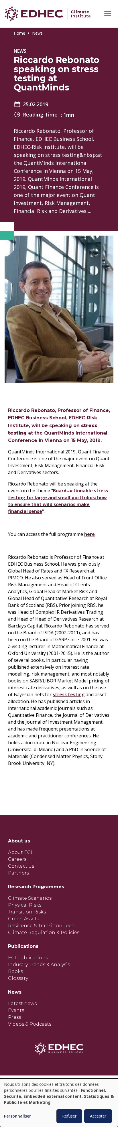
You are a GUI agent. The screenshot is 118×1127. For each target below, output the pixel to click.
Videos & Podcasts (29, 1024)
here (89, 534)
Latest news (22, 1003)
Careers (17, 859)
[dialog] (59, 1102)
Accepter (98, 1116)
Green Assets (23, 918)
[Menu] (107, 13)
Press (14, 1017)
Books (15, 971)
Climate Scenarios (30, 898)
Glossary (18, 978)
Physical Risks (24, 905)
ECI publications (28, 957)
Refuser (69, 1116)
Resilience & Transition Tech (41, 925)
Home (19, 33)
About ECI (20, 852)
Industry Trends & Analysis (39, 964)
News (37, 33)
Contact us (21, 866)
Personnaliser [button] (17, 1116)
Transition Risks (27, 912)
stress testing (68, 694)
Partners (18, 873)
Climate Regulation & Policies (43, 932)
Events (16, 1010)
